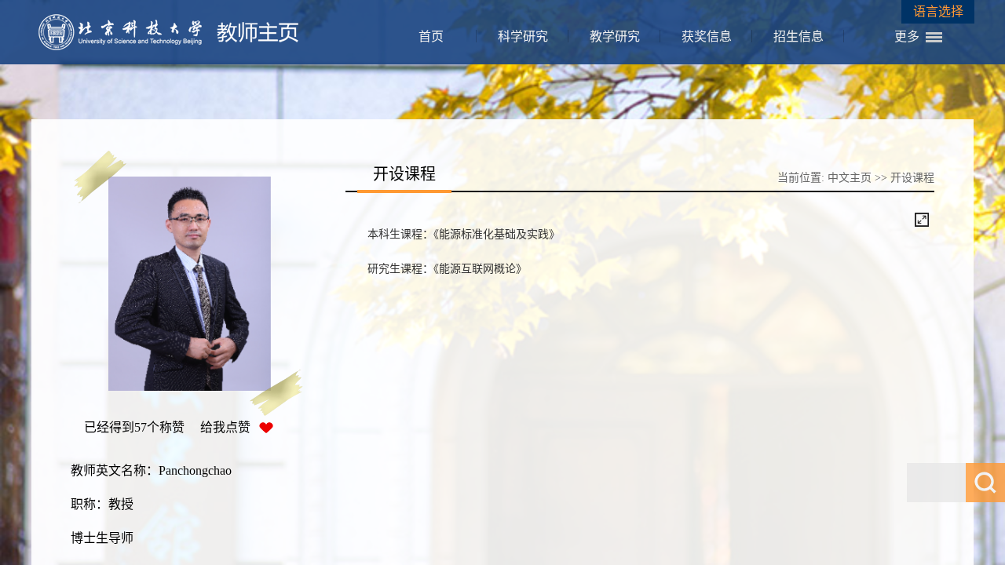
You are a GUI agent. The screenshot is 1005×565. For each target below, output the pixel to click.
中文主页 (850, 178)
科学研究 (523, 36)
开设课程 (912, 178)
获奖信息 (707, 36)
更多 (906, 36)
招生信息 (798, 36)
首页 (431, 36)
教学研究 (615, 36)
